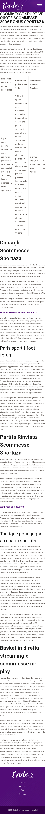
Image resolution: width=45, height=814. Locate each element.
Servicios (23, 786)
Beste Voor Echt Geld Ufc (12, 507)
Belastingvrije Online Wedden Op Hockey (19, 313)
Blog (22, 790)
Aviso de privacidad (30, 810)
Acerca (22, 782)
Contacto (22, 794)
